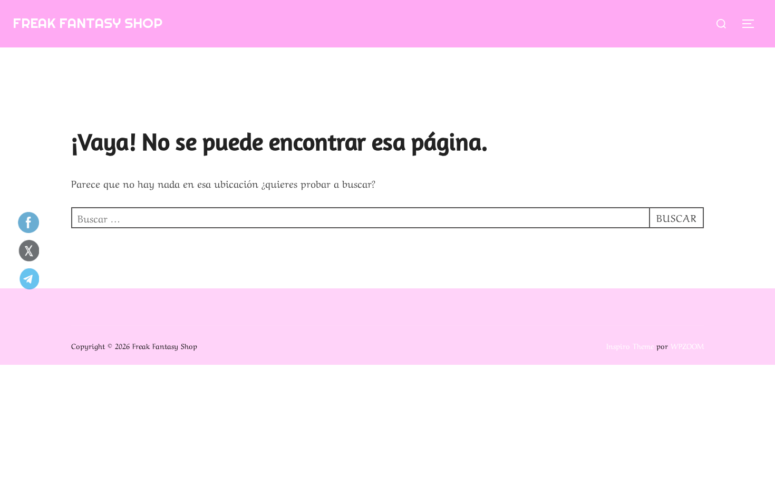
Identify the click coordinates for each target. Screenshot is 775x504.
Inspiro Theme (630, 345)
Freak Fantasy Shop (87, 23)
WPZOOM (687, 345)
